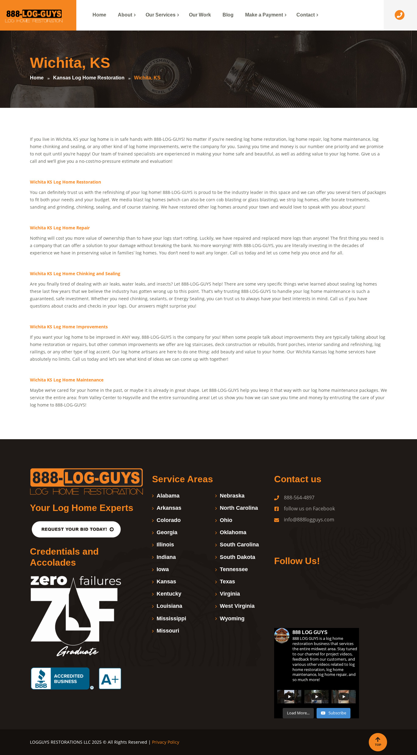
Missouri (168, 631)
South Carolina (239, 545)
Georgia (167, 532)
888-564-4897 (299, 497)
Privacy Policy (166, 742)
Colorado (169, 520)
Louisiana (169, 606)
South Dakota (237, 557)
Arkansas (169, 508)
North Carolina (239, 508)
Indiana (166, 557)
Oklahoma (233, 532)
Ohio (226, 520)
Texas (227, 581)
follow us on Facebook (309, 508)
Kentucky (169, 594)
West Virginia (237, 606)
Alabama (168, 496)
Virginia (230, 594)
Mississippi (171, 618)
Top (378, 744)
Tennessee (234, 569)
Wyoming (232, 618)
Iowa (163, 569)
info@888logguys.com (309, 519)
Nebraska (232, 496)
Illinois (165, 545)
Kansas (166, 581)
